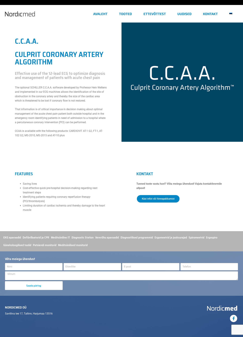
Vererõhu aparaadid (107, 237)
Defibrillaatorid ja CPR (36, 237)
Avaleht (100, 14)
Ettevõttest (154, 14)
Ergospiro (211, 237)
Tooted (125, 14)
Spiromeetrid (196, 237)
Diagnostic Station (83, 237)
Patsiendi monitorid (44, 245)
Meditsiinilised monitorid (73, 245)
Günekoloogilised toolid (17, 245)
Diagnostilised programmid (137, 237)
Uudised (184, 14)
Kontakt (210, 14)
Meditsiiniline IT (60, 237)
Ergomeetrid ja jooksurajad (171, 237)
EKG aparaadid (12, 237)
